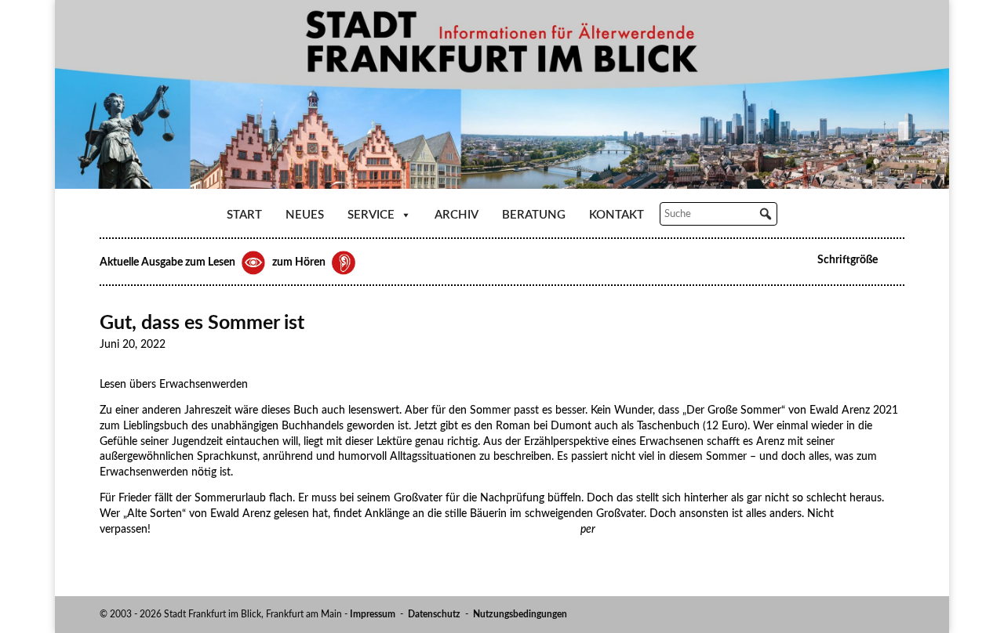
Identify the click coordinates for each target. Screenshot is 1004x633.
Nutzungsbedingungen (520, 614)
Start (244, 215)
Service (371, 215)
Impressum (372, 614)
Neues (305, 215)
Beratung (534, 215)
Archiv (456, 215)
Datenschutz (434, 614)
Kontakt (616, 215)
